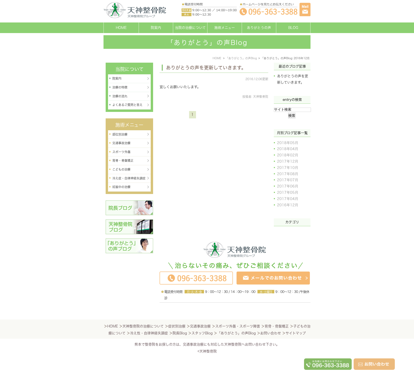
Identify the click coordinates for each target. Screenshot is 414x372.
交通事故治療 (121, 143)
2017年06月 (287, 186)
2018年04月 (287, 149)
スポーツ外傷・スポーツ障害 (237, 326)
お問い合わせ (270, 333)
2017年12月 (287, 161)
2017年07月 (287, 180)
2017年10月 (287, 167)
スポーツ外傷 (121, 151)
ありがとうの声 (259, 27)
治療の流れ (119, 96)
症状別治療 (176, 326)
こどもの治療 (121, 169)
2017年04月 (287, 198)
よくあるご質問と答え (127, 104)
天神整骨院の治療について (143, 326)
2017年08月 (287, 174)
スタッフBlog (202, 333)
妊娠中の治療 (121, 186)
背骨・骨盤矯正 (122, 160)
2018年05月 (287, 143)
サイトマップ (295, 333)
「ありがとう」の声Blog (236, 333)
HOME (121, 27)
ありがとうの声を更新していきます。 (206, 67)
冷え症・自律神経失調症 (129, 178)
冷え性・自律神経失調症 (149, 333)
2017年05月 (287, 192)
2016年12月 (287, 205)
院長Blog (179, 333)
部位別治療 (119, 134)
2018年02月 (287, 155)
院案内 (156, 27)
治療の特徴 (119, 87)
